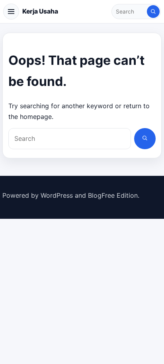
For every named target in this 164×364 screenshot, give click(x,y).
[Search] (153, 11)
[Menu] (11, 11)
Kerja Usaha (40, 11)
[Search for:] (130, 11)
